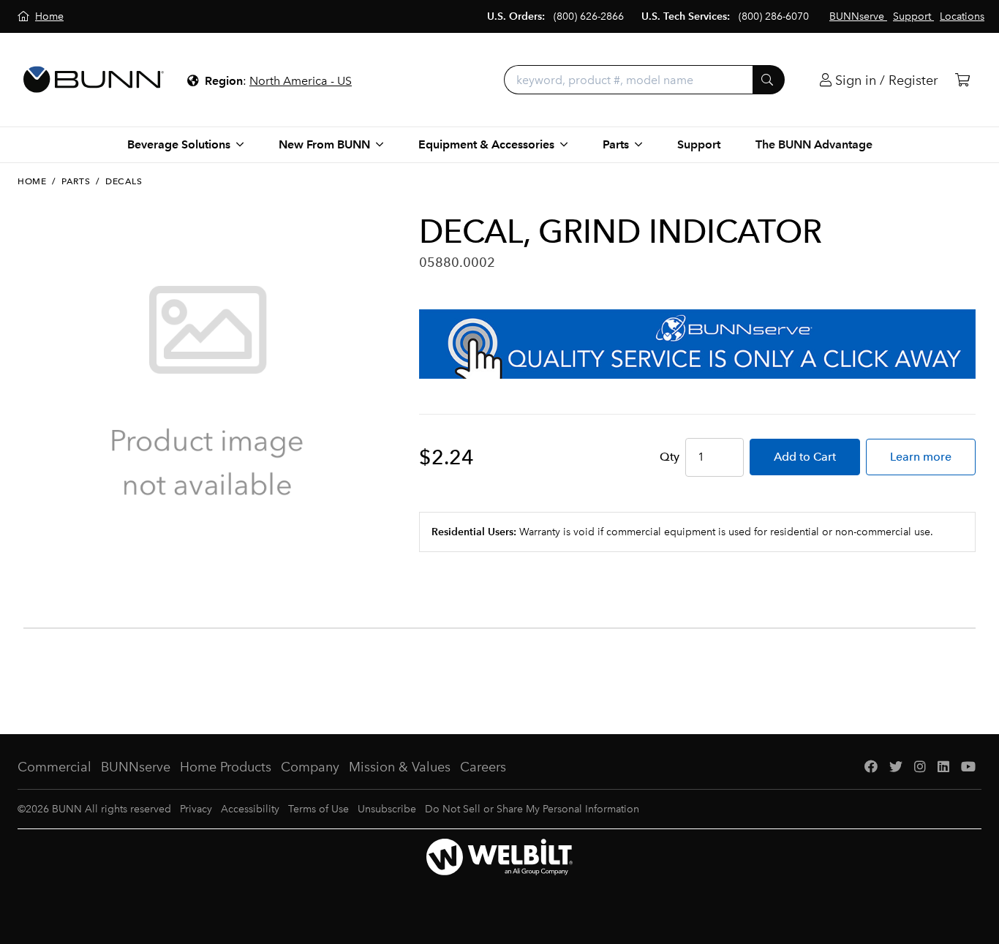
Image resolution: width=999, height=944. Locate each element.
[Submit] (769, 79)
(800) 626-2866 (589, 16)
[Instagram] (920, 767)
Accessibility (250, 809)
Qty (669, 457)
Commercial (54, 767)
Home (32, 181)
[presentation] (28, 569)
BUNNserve (135, 767)
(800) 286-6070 (774, 16)
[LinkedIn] (943, 767)
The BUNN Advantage (813, 144)
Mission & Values (400, 767)
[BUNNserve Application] (697, 344)
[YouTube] (968, 767)
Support (698, 144)
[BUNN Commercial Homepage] (93, 79)
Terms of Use (318, 809)
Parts (75, 181)
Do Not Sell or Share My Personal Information (532, 809)
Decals (124, 181)
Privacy (196, 809)
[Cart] (962, 80)
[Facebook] (871, 767)
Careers (483, 767)
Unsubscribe (387, 809)
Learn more (920, 457)
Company (310, 767)
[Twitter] (895, 767)
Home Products (225, 767)
